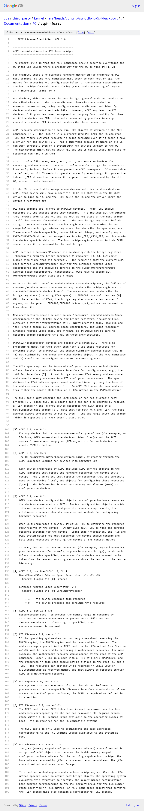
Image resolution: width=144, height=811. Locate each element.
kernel (39, 18)
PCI (34, 23)
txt (128, 805)
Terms (43, 805)
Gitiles (22, 805)
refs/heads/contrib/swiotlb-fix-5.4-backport (82, 18)
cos (6, 18)
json (137, 805)
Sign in (136, 6)
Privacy (32, 805)
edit (91, 32)
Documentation (16, 23)
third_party (21, 18)
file (81, 32)
